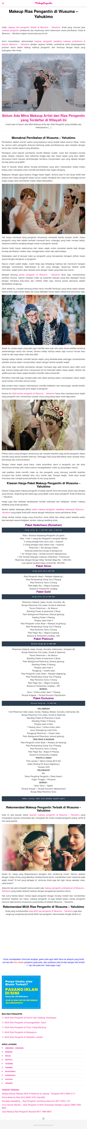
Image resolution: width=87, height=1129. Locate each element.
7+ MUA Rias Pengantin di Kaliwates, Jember (22, 1036)
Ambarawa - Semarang (14, 1048)
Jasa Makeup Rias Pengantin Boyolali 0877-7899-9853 (26, 1111)
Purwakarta (10, 1075)
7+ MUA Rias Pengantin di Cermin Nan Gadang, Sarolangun (29, 1017)
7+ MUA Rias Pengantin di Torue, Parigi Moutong (24, 1027)
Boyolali (9, 1060)
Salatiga (9, 1079)
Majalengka (10, 1071)
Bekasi (8, 1056)
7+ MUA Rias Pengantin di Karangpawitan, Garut (24, 1022)
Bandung (8, 1052)
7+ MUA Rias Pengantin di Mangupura (19, 1032)
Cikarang (9, 1064)
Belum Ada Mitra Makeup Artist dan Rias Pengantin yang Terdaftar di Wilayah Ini (43, 117)
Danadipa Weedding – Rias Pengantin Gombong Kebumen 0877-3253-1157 (36, 1100)
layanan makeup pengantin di (54, 814)
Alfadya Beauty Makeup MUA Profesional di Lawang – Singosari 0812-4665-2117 (38, 1093)
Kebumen (9, 1067)
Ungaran (8, 1083)
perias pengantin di (39, 274)
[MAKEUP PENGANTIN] (44, 3)
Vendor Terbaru (10, 1089)
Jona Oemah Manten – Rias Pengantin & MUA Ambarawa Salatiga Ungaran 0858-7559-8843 (41, 1106)
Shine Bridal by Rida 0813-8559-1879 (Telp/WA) (23, 1097)
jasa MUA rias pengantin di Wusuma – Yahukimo (51, 910)
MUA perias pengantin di (33, 393)
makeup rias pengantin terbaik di (34, 27)
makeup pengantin (10, 30)
